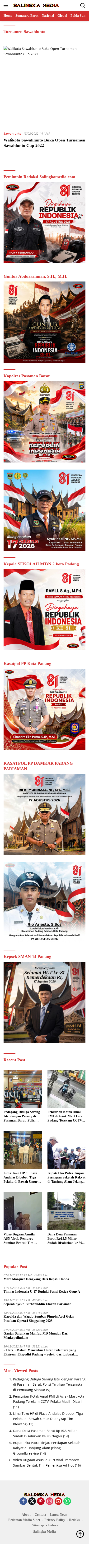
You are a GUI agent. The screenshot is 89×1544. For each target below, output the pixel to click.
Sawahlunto (12, 133)
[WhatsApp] (67, 1501)
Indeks (53, 1525)
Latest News (58, 1514)
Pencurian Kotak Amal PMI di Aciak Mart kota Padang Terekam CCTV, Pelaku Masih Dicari (65, 1116)
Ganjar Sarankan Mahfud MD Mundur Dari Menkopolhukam (36, 1335)
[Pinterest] (41, 1501)
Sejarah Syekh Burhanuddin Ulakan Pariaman (37, 1304)
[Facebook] (23, 1501)
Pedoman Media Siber (24, 1520)
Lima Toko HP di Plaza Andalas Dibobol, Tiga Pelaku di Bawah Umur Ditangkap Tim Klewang (21, 1177)
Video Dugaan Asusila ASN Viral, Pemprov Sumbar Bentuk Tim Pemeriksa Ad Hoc (19, 1239)
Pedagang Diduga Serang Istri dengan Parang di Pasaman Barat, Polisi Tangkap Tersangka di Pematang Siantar (22, 1116)
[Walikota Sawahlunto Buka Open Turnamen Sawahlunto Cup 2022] (44, 86)
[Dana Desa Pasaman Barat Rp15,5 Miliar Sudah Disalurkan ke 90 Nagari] (66, 1211)
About (26, 1514)
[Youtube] (58, 1501)
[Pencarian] (82, 5)
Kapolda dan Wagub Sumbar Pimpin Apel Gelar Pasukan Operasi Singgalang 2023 (39, 1319)
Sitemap (38, 1525)
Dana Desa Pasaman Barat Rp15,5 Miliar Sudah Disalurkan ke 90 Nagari (64, 1239)
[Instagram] (49, 1501)
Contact (40, 1514)
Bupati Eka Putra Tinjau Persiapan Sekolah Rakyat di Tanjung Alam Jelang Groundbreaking (66, 1177)
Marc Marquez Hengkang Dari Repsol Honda (36, 1279)
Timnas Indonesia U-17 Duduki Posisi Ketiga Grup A (42, 1291)
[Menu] (7, 5)
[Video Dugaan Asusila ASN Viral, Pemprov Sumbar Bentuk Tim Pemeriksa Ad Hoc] (23, 1211)
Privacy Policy (54, 1520)
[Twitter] (32, 1501)
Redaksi (74, 1520)
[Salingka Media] (35, 5)
